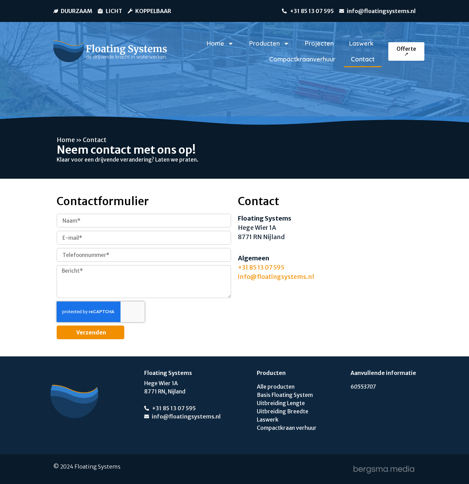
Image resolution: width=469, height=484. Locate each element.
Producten (264, 43)
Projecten (319, 43)
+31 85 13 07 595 (261, 267)
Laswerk (361, 43)
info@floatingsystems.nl (276, 277)
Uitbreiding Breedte (282, 411)
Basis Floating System (285, 394)
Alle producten (276, 386)
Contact (363, 59)
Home (215, 43)
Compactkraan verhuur (287, 427)
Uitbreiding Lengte (281, 403)
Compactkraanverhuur (302, 59)
